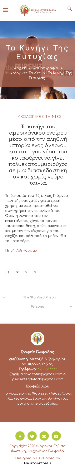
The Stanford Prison (39, 297)
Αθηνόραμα (26, 250)
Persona (37, 306)
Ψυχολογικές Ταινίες (23, 73)
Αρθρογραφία (45, 68)
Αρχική (20, 68)
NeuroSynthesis (37, 463)
